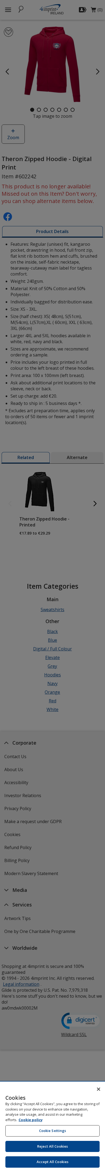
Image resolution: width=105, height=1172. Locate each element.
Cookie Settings (52, 1130)
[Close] (98, 1089)
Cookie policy (31, 1119)
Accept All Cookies (52, 1161)
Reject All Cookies (52, 1146)
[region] (52, 1127)
